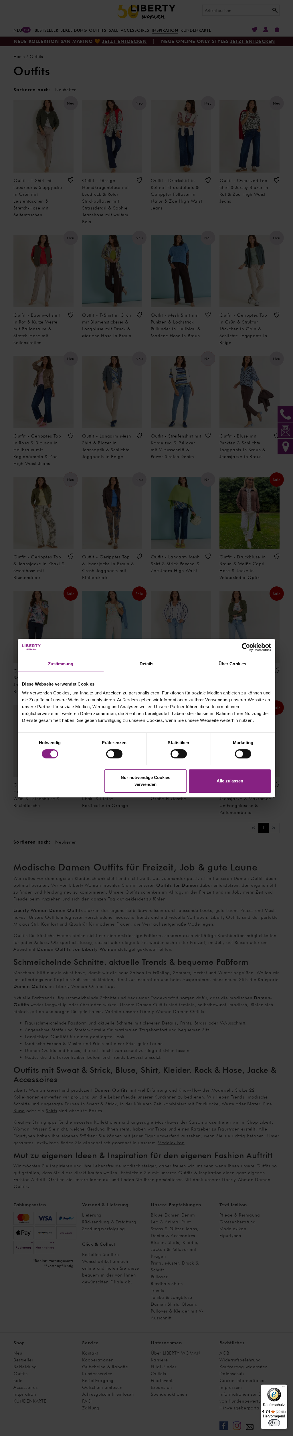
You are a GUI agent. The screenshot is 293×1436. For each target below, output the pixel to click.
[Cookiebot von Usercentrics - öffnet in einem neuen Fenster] (246, 647)
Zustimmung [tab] (61, 663)
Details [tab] (147, 663)
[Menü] (283, 1388)
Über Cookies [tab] (232, 663)
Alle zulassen (230, 780)
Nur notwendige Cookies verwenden (145, 781)
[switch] (114, 753)
